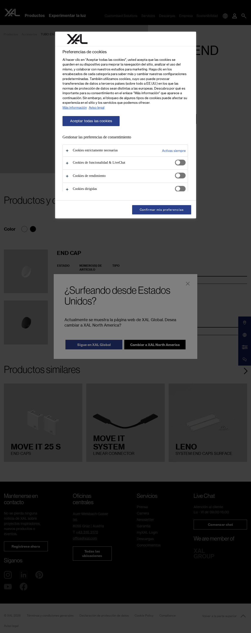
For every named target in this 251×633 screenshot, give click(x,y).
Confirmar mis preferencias (162, 209)
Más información (75, 107)
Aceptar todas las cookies (91, 121)
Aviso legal (96, 107)
